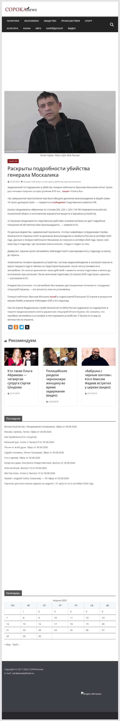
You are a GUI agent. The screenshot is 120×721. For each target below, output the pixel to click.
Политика (13, 20)
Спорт (88, 20)
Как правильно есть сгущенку (20, 436)
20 (103, 623)
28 (7, 636)
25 (71, 630)
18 (71, 623)
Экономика (31, 20)
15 (24, 623)
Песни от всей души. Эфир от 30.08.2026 (26, 447)
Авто (38, 28)
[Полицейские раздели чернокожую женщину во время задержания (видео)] (60, 350)
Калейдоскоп (54, 28)
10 (55, 617)
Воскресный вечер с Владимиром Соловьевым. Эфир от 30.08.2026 (40, 426)
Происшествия (70, 20)
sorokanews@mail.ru (23, 673)
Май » (16, 644)
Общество (50, 20)
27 (103, 630)
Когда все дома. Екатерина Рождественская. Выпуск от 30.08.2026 (39, 462)
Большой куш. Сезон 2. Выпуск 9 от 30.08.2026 (29, 442)
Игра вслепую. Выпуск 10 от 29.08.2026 (25, 467)
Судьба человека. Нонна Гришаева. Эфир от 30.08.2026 (34, 452)
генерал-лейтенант (32, 181)
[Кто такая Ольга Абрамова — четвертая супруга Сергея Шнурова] (21, 350)
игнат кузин (48, 181)
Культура (12, 28)
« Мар (7, 644)
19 (87, 623)
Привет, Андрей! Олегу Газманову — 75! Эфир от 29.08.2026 (36, 478)
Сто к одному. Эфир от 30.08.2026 (22, 457)
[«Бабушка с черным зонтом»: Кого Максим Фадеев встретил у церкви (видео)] (99, 350)
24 (55, 630)
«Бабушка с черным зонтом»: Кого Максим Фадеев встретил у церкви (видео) (98, 379)
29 (24, 636)
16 (39, 623)
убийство (59, 181)
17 (55, 623)
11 (71, 617)
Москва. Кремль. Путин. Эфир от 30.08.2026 (27, 431)
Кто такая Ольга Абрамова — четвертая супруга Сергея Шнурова (20, 379)
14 (7, 623)
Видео (72, 28)
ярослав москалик (72, 181)
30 (39, 636)
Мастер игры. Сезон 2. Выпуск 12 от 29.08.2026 (29, 473)
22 (24, 630)
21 (7, 630)
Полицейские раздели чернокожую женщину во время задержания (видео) (56, 383)
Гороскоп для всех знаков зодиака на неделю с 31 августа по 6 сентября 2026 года (48, 483)
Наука (26, 28)
